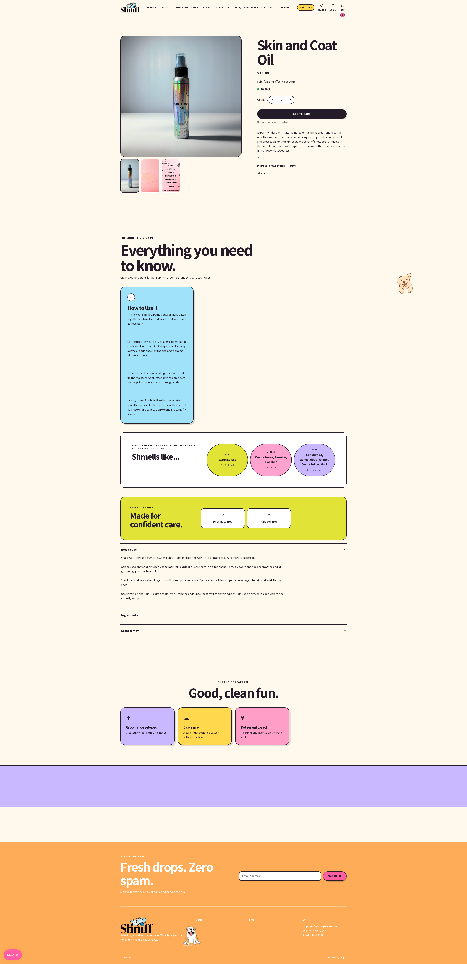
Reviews (286, 7)
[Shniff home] (130, 7)
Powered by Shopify (337, 957)
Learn (207, 7)
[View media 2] (150, 176)
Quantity (262, 99)
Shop (166, 7)
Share (261, 173)
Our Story (222, 7)
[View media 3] (170, 176)
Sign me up (335, 876)
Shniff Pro (305, 7)
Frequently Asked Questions (255, 7)
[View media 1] (129, 176)
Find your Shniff (187, 7)
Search (151, 7)
